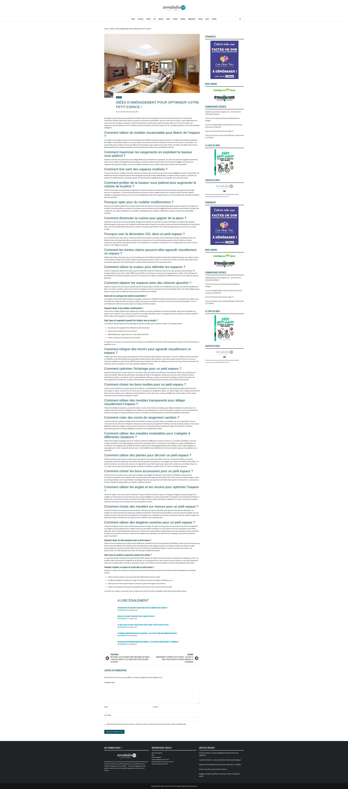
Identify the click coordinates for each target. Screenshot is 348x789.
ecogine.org (209, 112)
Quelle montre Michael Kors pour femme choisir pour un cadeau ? (220, 765)
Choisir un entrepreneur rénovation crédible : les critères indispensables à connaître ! (148, 642)
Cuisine (175, 19)
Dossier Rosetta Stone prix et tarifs (163, 762)
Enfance (182, 19)
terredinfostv (122, 112)
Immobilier (191, 19)
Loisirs (214, 19)
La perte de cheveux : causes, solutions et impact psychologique (220, 760)
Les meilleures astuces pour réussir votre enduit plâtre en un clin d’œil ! (143, 625)
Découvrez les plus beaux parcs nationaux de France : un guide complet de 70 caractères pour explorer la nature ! (130, 658)
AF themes (193, 786)
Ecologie (140, 19)
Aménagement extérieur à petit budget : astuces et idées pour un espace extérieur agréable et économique (174, 658)
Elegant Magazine (182, 786)
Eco (154, 19)
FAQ (153, 755)
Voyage (200, 19)
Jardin (148, 19)
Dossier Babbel (156, 757)
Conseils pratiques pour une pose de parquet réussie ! (136, 616)
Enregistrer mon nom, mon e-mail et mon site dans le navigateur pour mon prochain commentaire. (147, 724)
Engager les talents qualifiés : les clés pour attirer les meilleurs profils (219, 775)
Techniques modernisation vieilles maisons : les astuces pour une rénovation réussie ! (147, 633)
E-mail (156, 707)
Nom (106, 707)
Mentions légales (157, 753)
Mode (207, 19)
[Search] (240, 19)
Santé (168, 19)
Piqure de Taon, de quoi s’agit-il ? (223, 131)
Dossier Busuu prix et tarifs (160, 764)
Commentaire (110, 682)
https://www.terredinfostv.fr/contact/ (217, 196)
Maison (161, 19)
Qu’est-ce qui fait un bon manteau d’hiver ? (213, 769)
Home (133, 19)
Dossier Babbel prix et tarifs (160, 759)
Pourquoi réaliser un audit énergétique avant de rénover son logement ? (143, 608)
